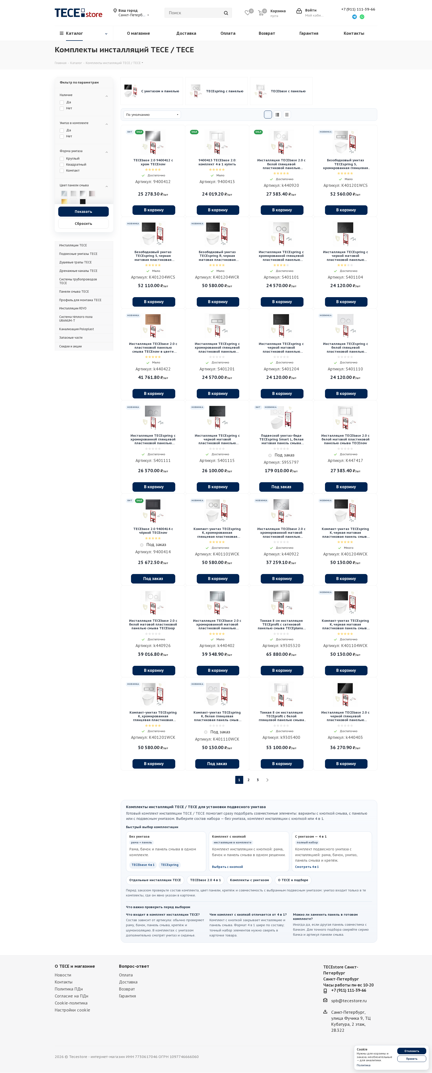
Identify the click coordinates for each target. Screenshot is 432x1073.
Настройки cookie (72, 1009)
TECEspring (169, 865)
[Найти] (226, 13)
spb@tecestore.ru (349, 1000)
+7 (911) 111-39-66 (358, 9)
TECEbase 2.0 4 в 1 (205, 880)
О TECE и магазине (75, 966)
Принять (412, 1058)
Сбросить (83, 223)
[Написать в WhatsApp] (362, 17)
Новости (63, 974)
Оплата (126, 974)
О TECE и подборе (293, 880)
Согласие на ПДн (71, 995)
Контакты (63, 981)
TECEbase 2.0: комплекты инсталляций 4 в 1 (290, 91)
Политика (363, 1065)
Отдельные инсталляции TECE (155, 880)
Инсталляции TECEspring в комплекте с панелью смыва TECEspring (225, 91)
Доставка (128, 981)
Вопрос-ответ (134, 966)
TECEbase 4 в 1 (143, 865)
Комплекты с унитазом (249, 880)
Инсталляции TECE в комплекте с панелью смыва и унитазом (160, 91)
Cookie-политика (71, 1002)
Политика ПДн (69, 988)
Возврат (127, 988)
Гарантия (127, 995)
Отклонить (411, 1051)
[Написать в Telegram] (354, 17)
